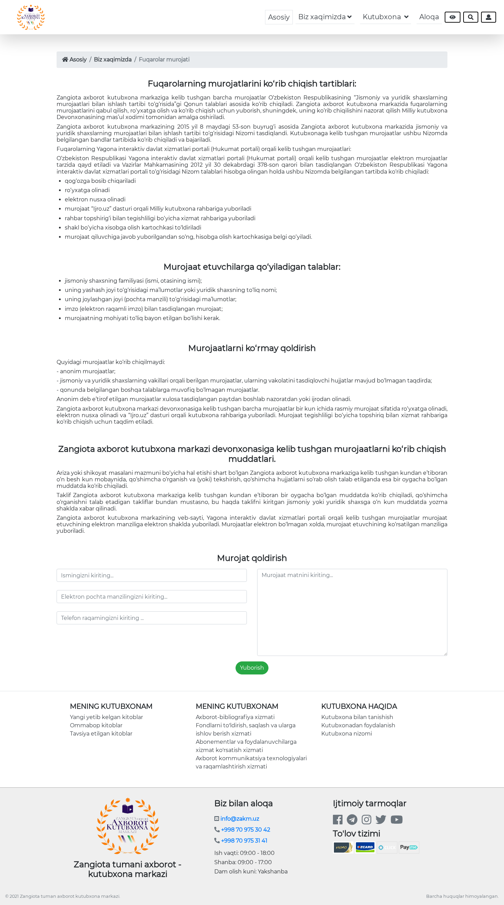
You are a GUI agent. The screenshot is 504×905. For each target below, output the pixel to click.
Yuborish (252, 668)
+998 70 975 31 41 (243, 840)
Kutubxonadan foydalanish (358, 725)
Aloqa (429, 17)
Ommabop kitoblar (96, 725)
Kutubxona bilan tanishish (357, 717)
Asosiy (279, 17)
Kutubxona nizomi (346, 733)
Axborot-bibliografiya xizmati (235, 717)
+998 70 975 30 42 (245, 829)
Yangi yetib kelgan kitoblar (106, 717)
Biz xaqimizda (113, 59)
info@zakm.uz (239, 818)
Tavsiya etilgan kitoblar (101, 733)
